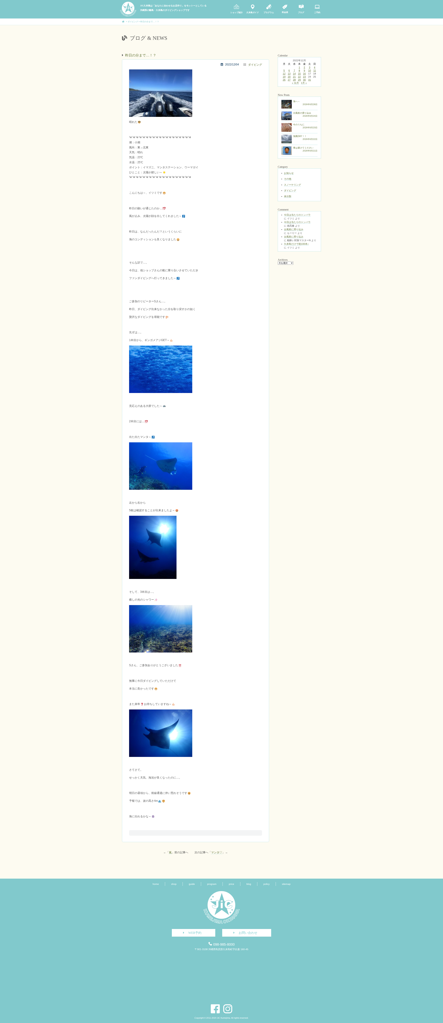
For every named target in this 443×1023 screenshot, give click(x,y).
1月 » (304, 83)
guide (192, 884)
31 (309, 79)
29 (299, 79)
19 (284, 76)
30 (304, 79)
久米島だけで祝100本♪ (296, 244)
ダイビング (255, 64)
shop (174, 884)
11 (314, 70)
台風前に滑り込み (293, 229)
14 (294, 73)
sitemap (286, 884)
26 (284, 79)
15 (299, 73)
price (231, 884)
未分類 (287, 196)
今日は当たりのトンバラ (297, 214)
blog (248, 884)
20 (289, 76)
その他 (287, 178)
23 (304, 76)
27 (289, 79)
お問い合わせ (248, 933)
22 (299, 76)
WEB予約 (194, 933)
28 (294, 79)
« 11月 (295, 83)
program (211, 884)
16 (304, 73)
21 (294, 76)
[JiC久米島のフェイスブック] (215, 1009)
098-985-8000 (224, 944)
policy (266, 884)
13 (289, 73)
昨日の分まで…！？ (140, 55)
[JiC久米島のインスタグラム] (228, 1009)
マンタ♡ (216, 852)
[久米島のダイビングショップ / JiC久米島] (128, 15)
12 (284, 73)
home (156, 884)
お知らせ (289, 173)
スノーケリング (292, 184)
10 (309, 70)
